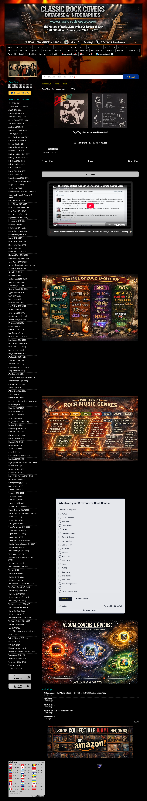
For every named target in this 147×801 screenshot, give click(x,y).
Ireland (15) (84, 51)
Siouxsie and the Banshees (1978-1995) (22, 514)
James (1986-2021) (15, 310)
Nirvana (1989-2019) (16, 412)
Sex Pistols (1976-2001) (17, 497)
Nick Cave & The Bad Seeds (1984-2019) (23, 401)
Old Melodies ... (49, 705)
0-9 (17, 47)
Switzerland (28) (96, 51)
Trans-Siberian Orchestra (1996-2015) (22, 631)
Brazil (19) (32, 54)
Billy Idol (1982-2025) (16, 144)
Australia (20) (72, 51)
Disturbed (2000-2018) (17, 225)
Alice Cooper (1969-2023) (17, 117)
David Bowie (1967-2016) (17, 201)
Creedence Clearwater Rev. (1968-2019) (22, 192)
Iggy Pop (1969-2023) (16, 293)
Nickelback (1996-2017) (16, 405)
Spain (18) (22, 54)
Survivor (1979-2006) (16, 537)
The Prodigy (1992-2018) (17, 601)
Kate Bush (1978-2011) (16, 333)
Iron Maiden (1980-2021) (17, 306)
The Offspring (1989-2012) (18, 591)
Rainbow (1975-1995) (15, 466)
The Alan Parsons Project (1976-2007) (22, 544)
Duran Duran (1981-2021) (17, 235)
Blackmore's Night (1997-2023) (19, 154)
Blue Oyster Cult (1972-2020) (19, 158)
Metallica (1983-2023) (16, 374)
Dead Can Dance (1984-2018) (19, 208)
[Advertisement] (81, 65)
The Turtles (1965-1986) (17, 611)
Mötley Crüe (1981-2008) (17, 391)
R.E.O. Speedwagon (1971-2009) (19, 456)
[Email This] (49, 149)
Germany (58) (59, 51)
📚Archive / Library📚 (69, 54)
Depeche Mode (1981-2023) (18, 218)
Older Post (133, 161)
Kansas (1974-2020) (15, 327)
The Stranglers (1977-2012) (18, 608)
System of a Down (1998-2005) (20, 541)
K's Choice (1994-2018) (16, 323)
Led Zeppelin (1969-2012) (17, 340)
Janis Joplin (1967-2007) (17, 313)
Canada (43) (47, 51)
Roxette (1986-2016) (16, 486)
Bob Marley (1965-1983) (17, 164)
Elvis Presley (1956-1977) (17, 245)
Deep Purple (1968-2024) (17, 211)
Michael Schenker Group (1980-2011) (22, 378)
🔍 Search (130, 77)
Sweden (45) (121, 51)
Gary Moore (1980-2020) (18, 262)
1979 (48, 152)
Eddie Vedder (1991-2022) (17, 242)
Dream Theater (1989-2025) (18, 231)
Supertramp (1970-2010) (17, 534)
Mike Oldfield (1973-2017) (17, 384)
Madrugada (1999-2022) (17, 357)
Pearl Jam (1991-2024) (16, 432)
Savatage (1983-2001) (16, 493)
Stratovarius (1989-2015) (17, 531)
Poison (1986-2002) (15, 446)
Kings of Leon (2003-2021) (18, 337)
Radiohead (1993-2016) (16, 459)
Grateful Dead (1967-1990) (18, 279)
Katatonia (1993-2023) (16, 330)
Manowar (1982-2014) (16, 364)
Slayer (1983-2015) (15, 517)
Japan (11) (42, 54)
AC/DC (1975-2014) (15, 110)
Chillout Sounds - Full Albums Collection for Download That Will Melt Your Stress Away (75, 693)
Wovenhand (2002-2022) (17, 662)
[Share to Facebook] (55, 149)
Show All (136, 722)
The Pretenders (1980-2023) (19, 597)
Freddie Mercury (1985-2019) (19, 259)
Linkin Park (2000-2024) (17, 347)
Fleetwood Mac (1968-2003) (18, 255)
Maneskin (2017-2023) (16, 361)
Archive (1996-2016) (15, 134)
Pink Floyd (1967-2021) (16, 439)
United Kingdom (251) (32, 51)
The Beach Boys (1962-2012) (19, 551)
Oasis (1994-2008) (15, 418)
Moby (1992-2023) (15, 388)
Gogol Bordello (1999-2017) (18, 269)
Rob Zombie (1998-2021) (17, 480)
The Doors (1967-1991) (16, 574)
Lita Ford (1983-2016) (16, 350)
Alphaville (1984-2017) (16, 124)
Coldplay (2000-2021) (16, 185)
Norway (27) (133, 51)
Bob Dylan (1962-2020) (17, 161)
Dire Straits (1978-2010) (17, 221)
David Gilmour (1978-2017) (18, 204)
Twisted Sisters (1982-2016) (19, 638)
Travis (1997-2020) (15, 635)
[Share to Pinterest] (57, 149)
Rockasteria (48, 699)
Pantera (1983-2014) (16, 425)
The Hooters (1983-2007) (17, 580)
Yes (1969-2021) (14, 665)
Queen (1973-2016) (15, 449)
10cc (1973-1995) (14, 103)
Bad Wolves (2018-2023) (17, 141)
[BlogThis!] (51, 149)
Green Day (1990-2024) (17, 282)
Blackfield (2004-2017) (16, 151)
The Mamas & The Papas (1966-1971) (21, 584)
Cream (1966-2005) (15, 188)
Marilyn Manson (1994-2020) (19, 367)
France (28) (12, 54)
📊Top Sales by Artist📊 (104, 54)
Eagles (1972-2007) (15, 238)
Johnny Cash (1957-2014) (17, 320)
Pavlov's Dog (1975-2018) (17, 429)
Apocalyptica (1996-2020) (18, 130)
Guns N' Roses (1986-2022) (18, 289)
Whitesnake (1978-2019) (17, 655)
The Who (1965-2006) (16, 625)
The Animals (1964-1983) (17, 547)
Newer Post (48, 161)
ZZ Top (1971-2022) (15, 669)
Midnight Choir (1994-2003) (18, 381)
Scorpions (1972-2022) (16, 500)
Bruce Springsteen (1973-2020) (20, 181)
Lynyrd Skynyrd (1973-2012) (18, 354)
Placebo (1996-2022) (16, 442)
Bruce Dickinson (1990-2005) (19, 178)
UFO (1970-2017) (14, 645)
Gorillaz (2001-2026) (16, 276)
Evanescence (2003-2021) (17, 252)
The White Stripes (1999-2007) (19, 621)
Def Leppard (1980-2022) (18, 214)
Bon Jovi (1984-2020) (16, 168)
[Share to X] (53, 149)
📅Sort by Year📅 (86, 54)
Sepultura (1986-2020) (17, 503)
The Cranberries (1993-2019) (19, 567)
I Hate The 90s (49, 717)
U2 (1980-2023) (14, 642)
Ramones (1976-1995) (16, 473)
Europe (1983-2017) (15, 248)
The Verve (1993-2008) (16, 614)
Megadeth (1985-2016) (17, 371)
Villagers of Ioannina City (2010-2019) (22, 652)
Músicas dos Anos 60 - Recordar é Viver (58, 711)
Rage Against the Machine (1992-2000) (23, 463)
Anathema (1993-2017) (16, 127)
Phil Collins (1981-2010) (17, 435)
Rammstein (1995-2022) (17, 469)
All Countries (54, 54)
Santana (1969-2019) (16, 490)
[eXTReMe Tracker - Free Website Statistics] (99, 768)
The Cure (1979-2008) (16, 570)
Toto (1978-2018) (14, 628)
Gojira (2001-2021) (15, 272)
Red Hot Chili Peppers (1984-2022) (21, 476)
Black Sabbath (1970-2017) (18, 147)
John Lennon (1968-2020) (18, 316)
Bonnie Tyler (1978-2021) (17, 171)
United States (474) (15, 51)
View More (90, 174)
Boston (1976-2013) (15, 175)
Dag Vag (54, 152)
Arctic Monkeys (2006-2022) (19, 137)
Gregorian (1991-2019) (16, 286)
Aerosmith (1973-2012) (16, 113)
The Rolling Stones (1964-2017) (19, 604)
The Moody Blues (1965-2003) (19, 587)
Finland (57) (110, 51)
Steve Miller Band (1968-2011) (19, 527)
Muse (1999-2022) (15, 395)
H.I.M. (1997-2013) (15, 296)
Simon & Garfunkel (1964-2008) (20, 507)
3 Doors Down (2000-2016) (18, 107)
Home (10, 47)
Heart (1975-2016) (15, 299)
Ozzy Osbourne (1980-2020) (19, 422)
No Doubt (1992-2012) (16, 415)
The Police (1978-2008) (17, 594)
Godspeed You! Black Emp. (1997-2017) (22, 265)
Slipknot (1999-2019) (16, 520)
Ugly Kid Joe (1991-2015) (17, 648)
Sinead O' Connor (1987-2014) (19, 510)
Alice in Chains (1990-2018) (18, 120)
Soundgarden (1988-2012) (18, 524)
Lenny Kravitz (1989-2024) (18, 344)
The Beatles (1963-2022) (17, 554)
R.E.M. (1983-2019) (15, 452)
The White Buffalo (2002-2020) (20, 618)
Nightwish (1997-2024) (16, 408)
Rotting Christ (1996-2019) (18, 483)
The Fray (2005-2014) (16, 577)
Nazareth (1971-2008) (16, 398)
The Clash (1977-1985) (16, 563)
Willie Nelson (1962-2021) (17, 659)
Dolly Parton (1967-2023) (17, 228)
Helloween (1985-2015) (16, 303)
